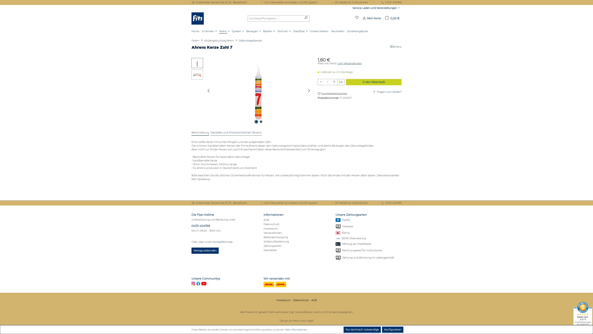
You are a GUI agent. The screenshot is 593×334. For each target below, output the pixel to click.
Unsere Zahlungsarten (351, 214)
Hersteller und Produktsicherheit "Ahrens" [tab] (236, 132)
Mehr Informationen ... (297, 329)
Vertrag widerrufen (205, 250)
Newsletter (270, 250)
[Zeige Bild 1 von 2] (256, 121)
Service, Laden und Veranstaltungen (375, 7)
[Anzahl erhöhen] (334, 82)
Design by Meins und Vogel (296, 320)
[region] (251, 91)
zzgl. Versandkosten (350, 63)
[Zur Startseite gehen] (197, 18)
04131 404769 (393, 2)
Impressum (271, 228)
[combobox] (275, 18)
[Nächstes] (309, 91)
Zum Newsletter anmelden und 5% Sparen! (291, 2)
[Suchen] (305, 18)
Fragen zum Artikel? (389, 91)
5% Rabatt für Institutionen (351, 2)
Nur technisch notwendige (362, 329)
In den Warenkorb (374, 82)
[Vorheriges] (208, 91)
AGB (266, 219)
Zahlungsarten (273, 245)
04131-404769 (200, 226)
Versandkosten (273, 232)
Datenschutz (271, 224)
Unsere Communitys (205, 278)
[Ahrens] (396, 48)
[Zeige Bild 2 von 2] (261, 121)
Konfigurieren (392, 329)
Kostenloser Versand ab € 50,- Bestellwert (221, 2)
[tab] (200, 133)
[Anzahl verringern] (321, 82)
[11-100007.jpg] (259, 91)
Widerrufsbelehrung (276, 241)
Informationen (274, 214)
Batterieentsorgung (276, 237)
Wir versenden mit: (277, 278)
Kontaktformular (222, 241)
